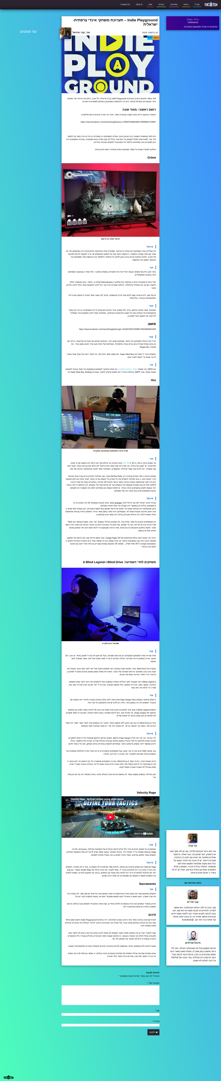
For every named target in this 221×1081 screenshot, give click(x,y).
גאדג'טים (173, 4)
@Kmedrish (188, 920)
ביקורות (161, 4)
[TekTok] (211, 4)
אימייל (156, 1021)
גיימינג (186, 4)
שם (157, 1011)
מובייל (197, 4)
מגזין (150, 4)
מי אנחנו (139, 4)
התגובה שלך (153, 983)
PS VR (126, 463)
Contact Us (125, 4)
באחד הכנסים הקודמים (127, 369)
